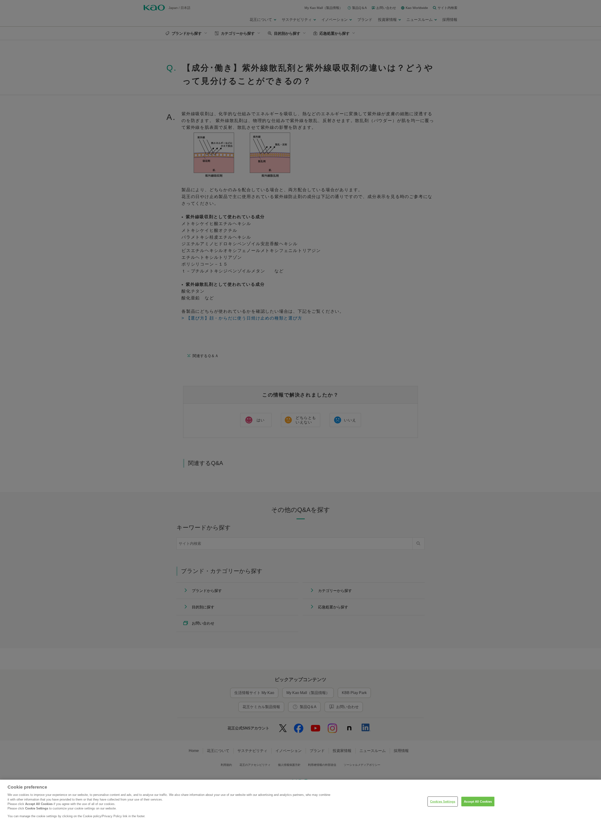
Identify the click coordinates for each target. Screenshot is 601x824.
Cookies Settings (442, 801)
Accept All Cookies (478, 801)
